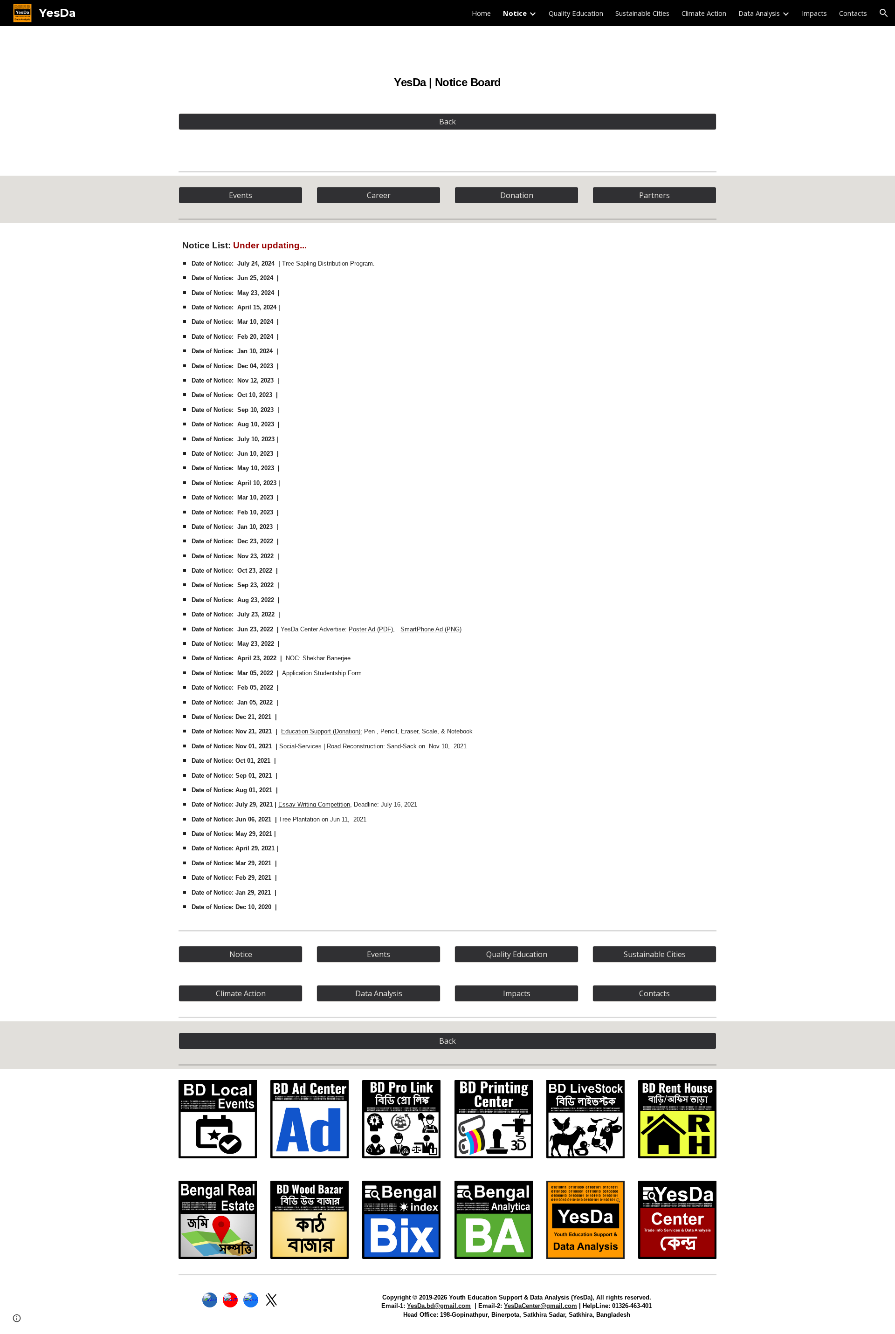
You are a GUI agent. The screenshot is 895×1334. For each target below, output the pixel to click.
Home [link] (481, 13)
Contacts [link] (853, 13)
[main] (447, 77)
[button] (884, 13)
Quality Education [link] (576, 13)
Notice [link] (515, 13)
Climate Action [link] (704, 13)
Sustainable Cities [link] (642, 13)
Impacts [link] (814, 13)
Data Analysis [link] (759, 13)
